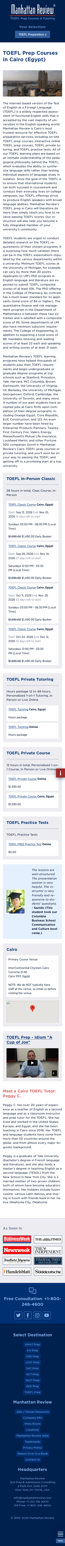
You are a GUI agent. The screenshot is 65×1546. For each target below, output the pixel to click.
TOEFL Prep (32, 1392)
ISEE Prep (32, 1386)
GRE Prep (32, 1356)
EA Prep (32, 1350)
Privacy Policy (32, 1447)
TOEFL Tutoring (18, 709)
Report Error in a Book (33, 1453)
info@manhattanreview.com (32, 1497)
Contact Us (32, 1459)
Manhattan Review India (32, 1435)
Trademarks (32, 1441)
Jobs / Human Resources (32, 1411)
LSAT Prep (33, 1362)
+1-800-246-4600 (39, 1505)
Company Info (32, 1417)
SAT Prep (32, 1368)
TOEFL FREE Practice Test (25, 844)
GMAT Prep (32, 1344)
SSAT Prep (33, 1380)
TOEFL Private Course (22, 778)
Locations (32, 1429)
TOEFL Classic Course (22, 504)
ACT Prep (32, 1374)
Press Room (32, 1423)
